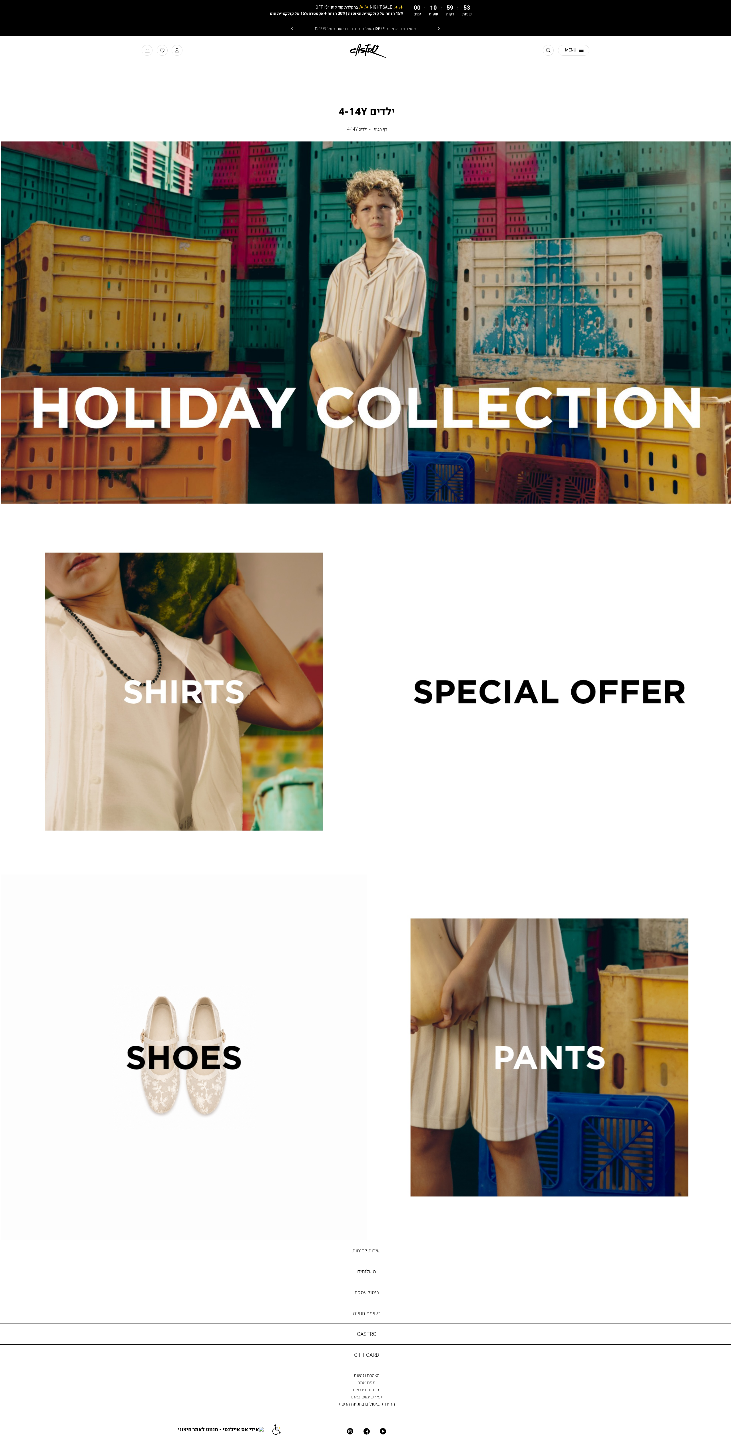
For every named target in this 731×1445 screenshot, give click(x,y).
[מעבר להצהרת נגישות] (280, 1429)
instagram (350, 1431)
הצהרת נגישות (366, 1375)
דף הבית (380, 129)
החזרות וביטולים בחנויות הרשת (367, 1404)
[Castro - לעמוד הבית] (365, 49)
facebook (366, 1431)
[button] (177, 50)
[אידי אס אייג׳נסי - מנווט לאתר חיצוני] (224, 1429)
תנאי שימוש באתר (366, 1397)
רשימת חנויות (367, 1313)
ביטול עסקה (367, 1292)
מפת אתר (366, 1382)
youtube (383, 1431)
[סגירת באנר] (687, 10)
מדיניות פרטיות (367, 1389)
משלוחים (366, 1271)
